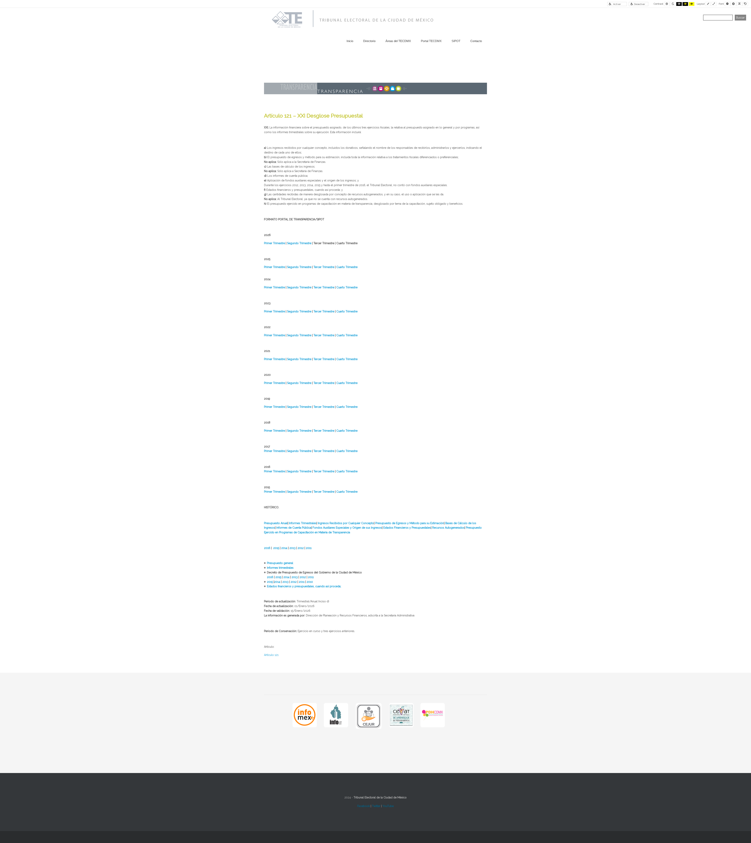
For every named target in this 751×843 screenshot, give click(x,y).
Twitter (376, 806)
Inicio (350, 41)
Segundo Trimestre (299, 243)
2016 (267, 548)
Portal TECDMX (431, 41)
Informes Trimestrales (302, 523)
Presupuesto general (280, 563)
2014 (284, 548)
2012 (301, 548)
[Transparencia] (351, 19)
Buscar (740, 17)
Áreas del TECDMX (398, 41)
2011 (309, 548)
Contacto (476, 41)
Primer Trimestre (274, 243)
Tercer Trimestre (324, 267)
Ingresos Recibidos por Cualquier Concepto (346, 523)
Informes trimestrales (280, 567)
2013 (292, 548)
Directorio (369, 41)
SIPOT (456, 41)
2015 (276, 548)
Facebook (363, 806)
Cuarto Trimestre (347, 267)
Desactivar (639, 4)
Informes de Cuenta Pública (293, 527)
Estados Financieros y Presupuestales (407, 527)
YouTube (388, 806)
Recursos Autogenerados (448, 527)
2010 (310, 581)
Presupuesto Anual (276, 523)
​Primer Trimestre (274, 267)
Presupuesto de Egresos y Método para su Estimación (409, 523)
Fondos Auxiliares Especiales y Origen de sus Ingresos (347, 527)
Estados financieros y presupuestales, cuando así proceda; (304, 586)
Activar (617, 4)
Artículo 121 (271, 654)
